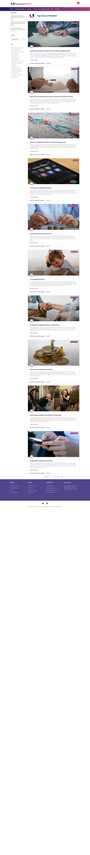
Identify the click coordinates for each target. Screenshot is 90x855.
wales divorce (14, 76)
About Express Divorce (44, 9)
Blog (52, 9)
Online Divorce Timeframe (16, 71)
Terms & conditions (14, 492)
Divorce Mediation (15, 59)
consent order (14, 51)
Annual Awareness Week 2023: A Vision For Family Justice (45, 415)
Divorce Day (14, 55)
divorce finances (15, 57)
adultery (13, 47)
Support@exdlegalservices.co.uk (52, 490)
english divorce (14, 61)
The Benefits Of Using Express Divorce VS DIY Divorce (45, 325)
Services (29, 9)
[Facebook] (47, 503)
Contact (57, 9)
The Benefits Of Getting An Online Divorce (41, 461)
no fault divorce (15, 67)
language (13, 65)
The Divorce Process (20, 9)
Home (11, 9)
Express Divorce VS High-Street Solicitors (41, 369)
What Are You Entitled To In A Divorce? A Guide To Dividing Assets (48, 142)
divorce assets (14, 53)
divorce (21, 51)
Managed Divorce (31, 492)
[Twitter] (43, 503)
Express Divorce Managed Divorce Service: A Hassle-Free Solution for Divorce (18, 23)
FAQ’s (34, 9)
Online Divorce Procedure (16, 69)
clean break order (15, 49)
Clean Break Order (31, 485)
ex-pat (13, 63)
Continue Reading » (34, 60)
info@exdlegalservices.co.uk (52, 488)
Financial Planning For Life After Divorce (41, 233)
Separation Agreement (32, 490)
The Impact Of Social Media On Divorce (41, 188)
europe (22, 61)
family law (19, 63)
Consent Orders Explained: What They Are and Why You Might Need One (18, 17)
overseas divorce (15, 73)
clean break (20, 47)
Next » (62, 476)
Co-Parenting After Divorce (37, 279)
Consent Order (31, 488)
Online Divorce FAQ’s (14, 488)
